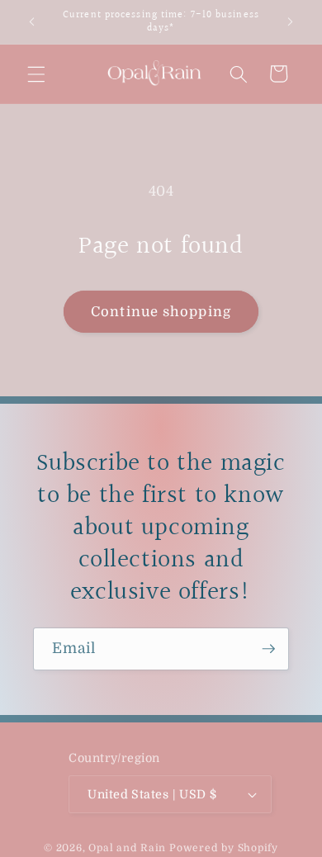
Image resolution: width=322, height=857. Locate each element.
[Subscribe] (268, 648)
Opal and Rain (127, 848)
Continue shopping (161, 312)
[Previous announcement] (32, 22)
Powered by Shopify (223, 848)
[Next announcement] (290, 22)
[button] (36, 73)
